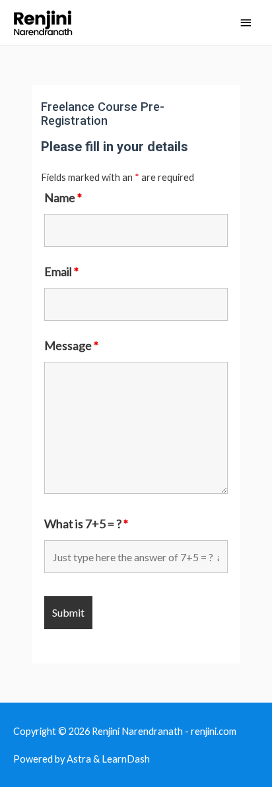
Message (71, 345)
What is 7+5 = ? (86, 523)
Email (61, 271)
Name (63, 197)
